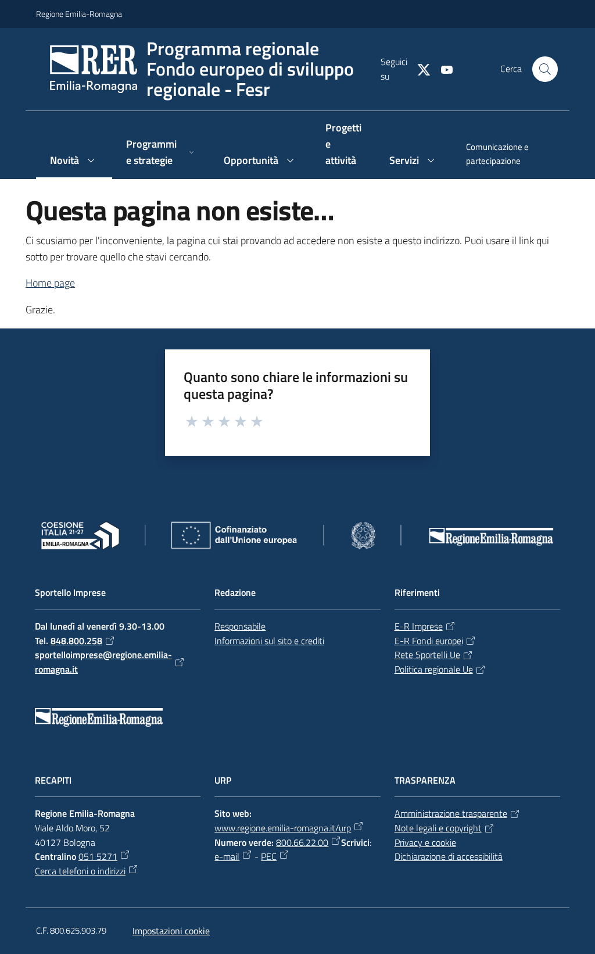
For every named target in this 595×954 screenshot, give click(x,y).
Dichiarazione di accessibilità (449, 856)
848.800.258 (76, 641)
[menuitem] (505, 155)
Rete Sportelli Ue (427, 655)
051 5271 (97, 856)
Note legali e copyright (438, 828)
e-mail (226, 856)
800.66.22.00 (302, 842)
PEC (269, 856)
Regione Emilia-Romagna (79, 14)
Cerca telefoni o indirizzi (80, 871)
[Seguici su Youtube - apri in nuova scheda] (442, 69)
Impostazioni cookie (171, 931)
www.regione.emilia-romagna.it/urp (282, 828)
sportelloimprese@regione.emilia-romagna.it (103, 662)
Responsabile (240, 626)
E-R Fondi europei (429, 641)
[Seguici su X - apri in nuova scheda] (419, 69)
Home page (50, 283)
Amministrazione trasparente (451, 813)
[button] (545, 69)
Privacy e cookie (425, 842)
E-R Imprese (419, 626)
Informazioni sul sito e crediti (269, 641)
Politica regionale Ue (434, 669)
